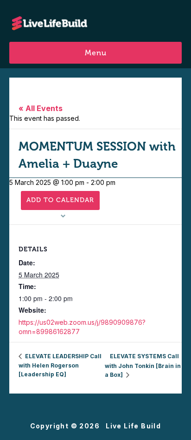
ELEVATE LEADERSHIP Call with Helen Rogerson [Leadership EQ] (60, 365)
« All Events (41, 108)
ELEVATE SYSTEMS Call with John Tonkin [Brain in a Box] (143, 365)
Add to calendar (60, 200)
